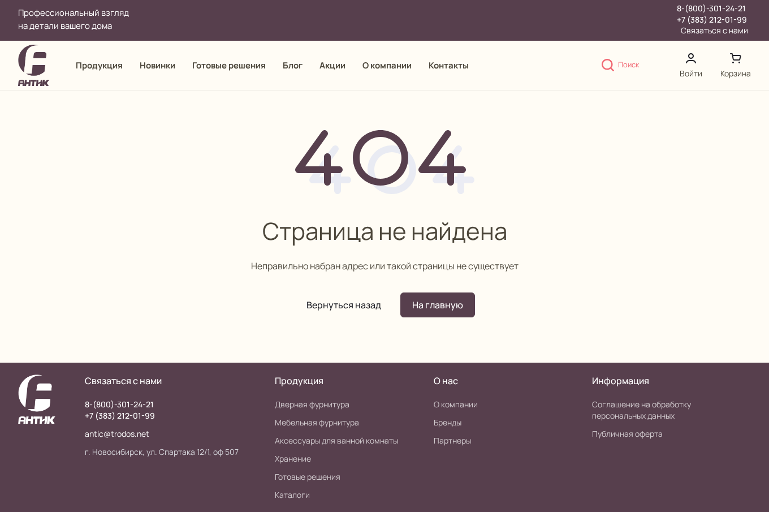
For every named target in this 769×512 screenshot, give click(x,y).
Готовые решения (307, 476)
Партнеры (452, 440)
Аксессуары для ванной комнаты (336, 440)
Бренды (447, 422)
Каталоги (292, 494)
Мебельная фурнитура (317, 422)
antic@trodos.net (117, 433)
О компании (456, 404)
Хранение (293, 458)
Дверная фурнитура (312, 404)
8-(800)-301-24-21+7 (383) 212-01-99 (712, 14)
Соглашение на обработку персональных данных (641, 410)
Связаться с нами (714, 30)
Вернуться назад (343, 305)
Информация (620, 381)
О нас (446, 381)
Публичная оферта (627, 433)
